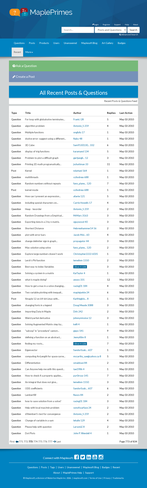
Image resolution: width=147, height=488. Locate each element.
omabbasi (78, 362)
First (12, 441)
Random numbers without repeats (43, 183)
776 (45, 441)
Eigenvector (31, 350)
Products (44, 43)
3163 (85, 215)
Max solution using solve (38, 247)
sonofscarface (80, 407)
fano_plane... (79, 183)
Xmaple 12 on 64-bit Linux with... (42, 298)
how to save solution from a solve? (43, 401)
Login (96, 24)
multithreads (31, 177)
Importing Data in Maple (38, 311)
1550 (86, 260)
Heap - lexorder (33, 209)
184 (85, 286)
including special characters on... (41, 202)
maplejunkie (79, 292)
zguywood (78, 221)
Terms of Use (95, 478)
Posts (32, 43)
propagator (79, 241)
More (28, 52)
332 (92, 145)
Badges (121, 43)
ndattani (77, 170)
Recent (17, 52)
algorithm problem (35, 125)
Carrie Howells (81, 202)
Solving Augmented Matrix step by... (44, 324)
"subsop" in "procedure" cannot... (42, 330)
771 (21, 441)
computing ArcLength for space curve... (45, 356)
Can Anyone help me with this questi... (45, 369)
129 (82, 420)
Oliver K (78, 267)
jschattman (79, 164)
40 (86, 221)
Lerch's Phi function (35, 260)
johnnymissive (80, 318)
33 (86, 164)
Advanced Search (129, 34)
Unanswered (70, 43)
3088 (90, 305)
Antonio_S (78, 125)
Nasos (76, 394)
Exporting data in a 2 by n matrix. (42, 221)
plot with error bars (35, 234)
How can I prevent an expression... (43, 196)
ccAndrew (78, 177)
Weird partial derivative (37, 318)
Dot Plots (30, 433)
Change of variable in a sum (39, 420)
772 (26, 441)
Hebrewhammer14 (83, 228)
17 (83, 132)
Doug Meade (80, 305)
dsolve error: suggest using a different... (45, 138)
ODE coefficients (33, 388)
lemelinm (78, 260)
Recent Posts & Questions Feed (120, 101)
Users (56, 43)
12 (86, 157)
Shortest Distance (34, 228)
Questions (19, 43)
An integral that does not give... (41, 382)
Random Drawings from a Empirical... (44, 215)
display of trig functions (37, 151)
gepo (76, 330)
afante (76, 196)
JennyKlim (78, 337)
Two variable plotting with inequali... (44, 292)
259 (86, 125)
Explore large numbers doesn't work (44, 253)
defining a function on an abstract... (43, 337)
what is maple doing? (36, 279)
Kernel (28, 170)
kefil (75, 324)
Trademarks (118, 478)
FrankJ (76, 119)
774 (35, 441)
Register (106, 24)
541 (81, 330)
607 (90, 350)
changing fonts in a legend (38, 305)
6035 (95, 253)
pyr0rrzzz (78, 375)
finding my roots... (34, 343)
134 (86, 151)
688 (86, 177)
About (135, 24)
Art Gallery (107, 43)
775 (40, 441)
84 (85, 362)
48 (80, 138)
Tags (52, 467)
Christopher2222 (82, 253)
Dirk (75, 311)
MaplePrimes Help (72, 472)
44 (87, 241)
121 (82, 196)
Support (117, 24)
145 (86, 375)
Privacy (107, 478)
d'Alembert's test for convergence (42, 414)
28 (82, 119)
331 (82, 279)
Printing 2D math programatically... (43, 164)
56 (95, 228)
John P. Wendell (81, 433)
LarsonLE (78, 426)
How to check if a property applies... (44, 375)
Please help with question (38, 426)
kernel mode (31, 190)
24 (87, 292)
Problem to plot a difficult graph (41, 157)
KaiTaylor (78, 273)
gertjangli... (79, 157)
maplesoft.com (80, 478)
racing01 (77, 286)
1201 (84, 267)
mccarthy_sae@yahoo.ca (86, 356)
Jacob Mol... (79, 234)
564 (85, 170)
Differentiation (32, 362)
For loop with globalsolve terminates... (45, 119)
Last (58, 441)
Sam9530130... (81, 145)
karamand (78, 151)
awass (76, 279)
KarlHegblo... (80, 298)
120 (89, 183)
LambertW (30, 394)
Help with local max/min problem (42, 407)
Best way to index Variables (39, 266)
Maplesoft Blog (89, 43)
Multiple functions (34, 132)
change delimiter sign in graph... (41, 241)
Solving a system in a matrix (39, 273)
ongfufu (77, 132)
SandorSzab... (80, 350)
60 (87, 234)
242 (80, 311)
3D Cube (29, 145)
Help (127, 24)
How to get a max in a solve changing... (45, 286)
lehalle (76, 420)
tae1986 (77, 369)
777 (50, 441)
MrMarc (77, 215)
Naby (76, 138)
